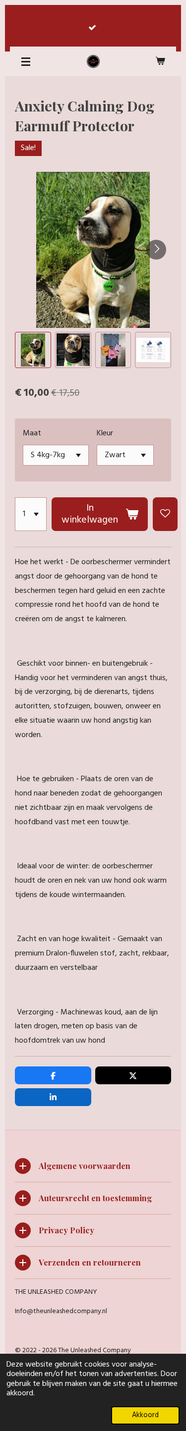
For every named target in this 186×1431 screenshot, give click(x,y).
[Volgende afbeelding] (156, 250)
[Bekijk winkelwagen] (160, 61)
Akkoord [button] (145, 1415)
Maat (32, 433)
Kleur (105, 433)
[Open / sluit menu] (26, 61)
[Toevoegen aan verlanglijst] (165, 514)
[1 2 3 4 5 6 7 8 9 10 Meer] (31, 514)
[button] (33, 350)
